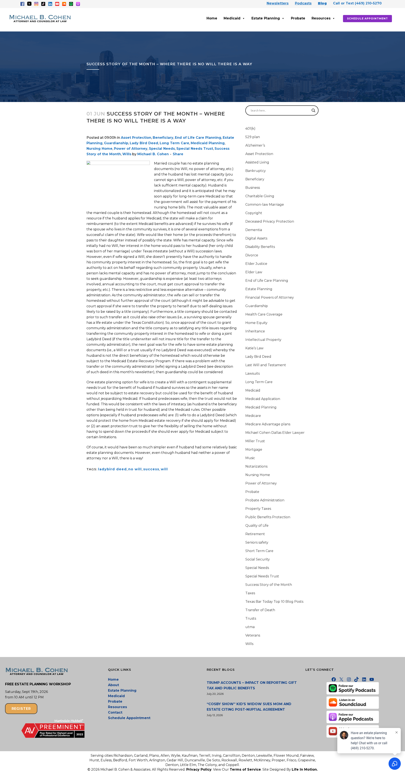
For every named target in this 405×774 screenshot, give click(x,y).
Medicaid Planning (208, 143)
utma (250, 627)
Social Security (257, 559)
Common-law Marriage (264, 205)
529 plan (252, 137)
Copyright (253, 213)
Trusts (250, 618)
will (164, 469)
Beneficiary (163, 138)
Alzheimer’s (255, 145)
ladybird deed (112, 469)
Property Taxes (258, 509)
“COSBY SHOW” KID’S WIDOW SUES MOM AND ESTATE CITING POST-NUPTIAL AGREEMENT (249, 706)
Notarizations (256, 466)
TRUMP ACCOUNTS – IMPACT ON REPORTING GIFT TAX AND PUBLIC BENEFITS (252, 685)
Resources (321, 18)
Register (21, 709)
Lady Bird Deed (144, 143)
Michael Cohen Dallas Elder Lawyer (275, 433)
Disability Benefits (260, 247)
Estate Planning (265, 18)
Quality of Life (257, 526)
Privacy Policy (199, 769)
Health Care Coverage (263, 314)
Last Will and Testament (265, 365)
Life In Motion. (305, 769)
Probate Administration (264, 500)
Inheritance (255, 331)
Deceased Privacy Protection (269, 221)
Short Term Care (259, 551)
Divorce (251, 255)
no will (135, 469)
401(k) (250, 129)
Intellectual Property (263, 340)
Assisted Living (257, 162)
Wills (126, 154)
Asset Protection (136, 138)
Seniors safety (256, 542)
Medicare (253, 416)
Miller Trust (255, 441)
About (113, 685)
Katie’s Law (254, 348)
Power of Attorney (130, 149)
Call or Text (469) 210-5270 (357, 3)
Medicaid (232, 18)
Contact (115, 712)
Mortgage (253, 450)
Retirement (255, 534)
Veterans (252, 635)
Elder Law (253, 272)
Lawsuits (252, 373)
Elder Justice (256, 264)
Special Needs (162, 149)
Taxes (250, 593)
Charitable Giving (259, 196)
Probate (298, 18)
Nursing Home (99, 149)
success (151, 469)
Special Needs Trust (194, 149)
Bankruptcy (255, 171)
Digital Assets (256, 238)
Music (250, 458)
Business (252, 188)
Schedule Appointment (367, 18)
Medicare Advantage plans (267, 424)
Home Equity (256, 323)
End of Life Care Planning (198, 138)
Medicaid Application (262, 399)
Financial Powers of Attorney (269, 297)
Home (212, 18)
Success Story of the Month (268, 585)
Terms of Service (245, 769)
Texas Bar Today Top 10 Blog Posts (274, 602)
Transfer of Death (260, 610)
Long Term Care (174, 143)
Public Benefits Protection (267, 517)
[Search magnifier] (313, 110)
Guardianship (116, 143)
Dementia (253, 230)
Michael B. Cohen (153, 154)
